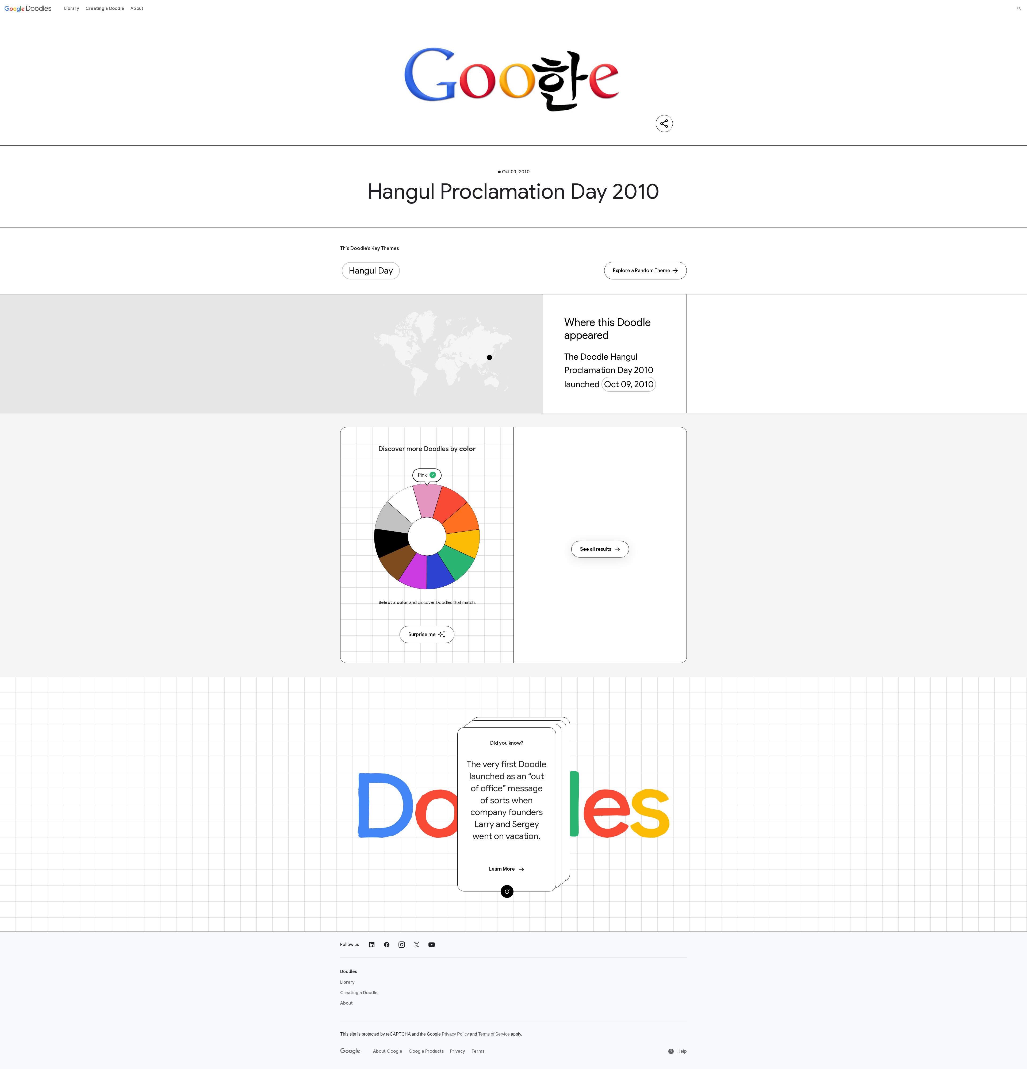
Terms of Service (494, 1034)
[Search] (1019, 8)
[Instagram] (401, 944)
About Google (387, 1051)
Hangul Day (371, 270)
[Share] (664, 123)
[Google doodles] (28, 8)
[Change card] (507, 891)
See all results (595, 549)
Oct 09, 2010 (629, 384)
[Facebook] (386, 944)
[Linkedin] (371, 944)
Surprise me (422, 634)
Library (71, 8)
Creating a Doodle (105, 8)
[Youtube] (431, 944)
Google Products (426, 1051)
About (137, 8)
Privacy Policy (455, 1034)
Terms (478, 1051)
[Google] (350, 1051)
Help (681, 1051)
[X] (416, 944)
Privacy (457, 1051)
